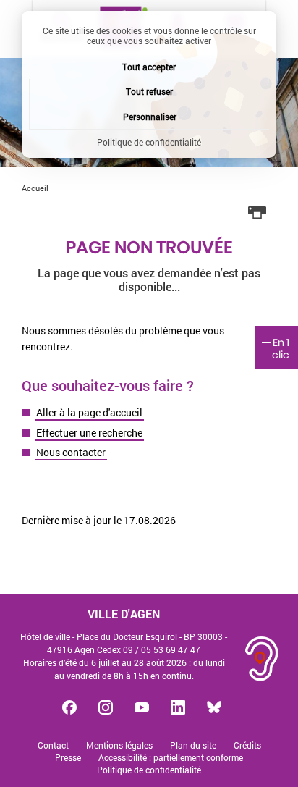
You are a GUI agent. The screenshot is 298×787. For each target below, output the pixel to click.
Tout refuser (149, 91)
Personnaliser (149, 116)
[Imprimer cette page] (257, 213)
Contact (53, 745)
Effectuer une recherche (89, 432)
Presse (68, 757)
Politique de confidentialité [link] (149, 142)
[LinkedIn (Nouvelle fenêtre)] (178, 707)
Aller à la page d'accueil (89, 412)
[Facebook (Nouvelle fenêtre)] (69, 707)
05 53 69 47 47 (170, 649)
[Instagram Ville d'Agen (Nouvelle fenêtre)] (105, 707)
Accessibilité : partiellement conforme (170, 757)
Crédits (247, 745)
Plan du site (193, 745)
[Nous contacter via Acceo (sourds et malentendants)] (262, 658)
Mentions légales (119, 745)
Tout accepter (149, 66)
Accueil (35, 187)
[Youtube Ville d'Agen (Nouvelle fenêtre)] (142, 707)
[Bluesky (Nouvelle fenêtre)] (214, 707)
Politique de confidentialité (149, 770)
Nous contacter (71, 452)
